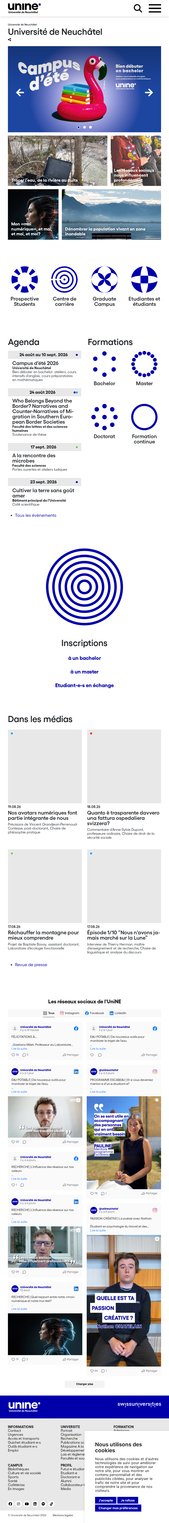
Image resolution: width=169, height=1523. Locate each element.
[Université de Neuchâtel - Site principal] (24, 1407)
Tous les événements (35, 515)
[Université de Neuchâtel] (24, 8)
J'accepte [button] (106, 1500)
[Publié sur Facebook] (76, 1028)
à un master (84, 672)
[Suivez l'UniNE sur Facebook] (10, 1504)
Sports (13, 1477)
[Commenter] (99, 1055)
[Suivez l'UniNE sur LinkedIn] (35, 1504)
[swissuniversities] (139, 1404)
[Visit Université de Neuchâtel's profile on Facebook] (15, 1028)
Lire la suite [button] (19, 1048)
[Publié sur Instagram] (155, 1071)
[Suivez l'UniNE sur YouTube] (27, 1504)
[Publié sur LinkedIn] (76, 1071)
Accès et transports (23, 1438)
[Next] (149, 92)
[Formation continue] (144, 419)
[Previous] (20, 92)
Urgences (15, 1434)
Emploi (13, 1450)
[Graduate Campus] (104, 281)
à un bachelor (84, 658)
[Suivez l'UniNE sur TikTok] (51, 1504)
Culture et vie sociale (24, 1473)
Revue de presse (31, 964)
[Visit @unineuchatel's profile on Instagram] (94, 1071)
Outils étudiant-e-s (22, 1446)
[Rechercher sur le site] (138, 8)
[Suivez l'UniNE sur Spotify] (43, 1504)
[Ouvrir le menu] (155, 8)
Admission (121, 1430)
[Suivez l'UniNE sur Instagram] (18, 1504)
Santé (12, 1481)
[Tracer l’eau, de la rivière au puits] (57, 161)
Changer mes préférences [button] (118, 1508)
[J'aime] (92, 1055)
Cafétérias (16, 1485)
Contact (14, 1430)
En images (16, 1489)
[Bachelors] (104, 366)
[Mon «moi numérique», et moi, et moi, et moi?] (33, 214)
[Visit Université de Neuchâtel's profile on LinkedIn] (15, 1071)
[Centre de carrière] (64, 281)
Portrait (66, 1430)
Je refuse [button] (128, 1500)
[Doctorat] (104, 419)
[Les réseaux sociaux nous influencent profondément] (136, 161)
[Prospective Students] (24, 281)
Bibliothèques (18, 1469)
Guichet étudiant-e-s (24, 1442)
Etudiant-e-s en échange (84, 685)
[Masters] (144, 366)
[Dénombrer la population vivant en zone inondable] (111, 214)
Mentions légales (63, 1515)
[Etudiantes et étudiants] (144, 281)
